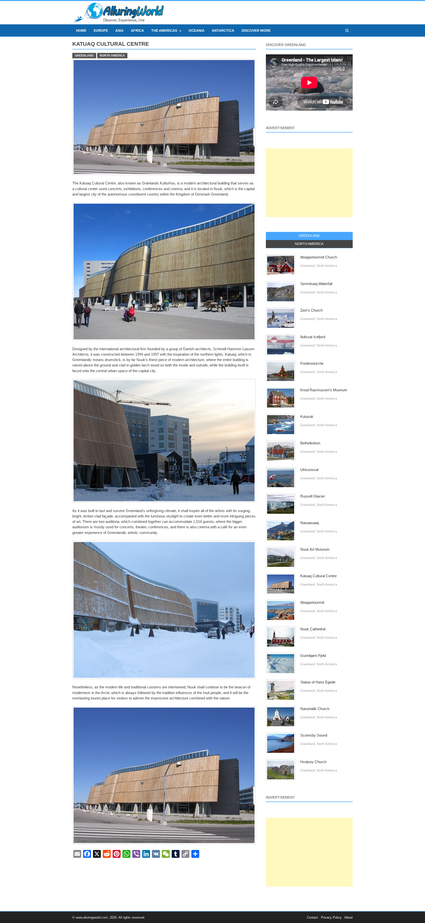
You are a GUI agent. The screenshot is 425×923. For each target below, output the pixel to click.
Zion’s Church (311, 310)
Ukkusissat (309, 470)
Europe (101, 30)
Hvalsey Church (313, 762)
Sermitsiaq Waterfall (316, 284)
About (348, 917)
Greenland (84, 55)
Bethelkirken (310, 443)
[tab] (309, 236)
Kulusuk (306, 417)
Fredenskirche (311, 363)
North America (112, 55)
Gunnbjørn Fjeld (313, 656)
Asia (119, 30)
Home (81, 30)
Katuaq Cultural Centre (318, 576)
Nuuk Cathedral (312, 629)
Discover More (256, 30)
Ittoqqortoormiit (312, 603)
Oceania (196, 30)
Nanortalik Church (314, 709)
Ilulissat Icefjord (312, 337)
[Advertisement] (309, 182)
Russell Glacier (312, 496)
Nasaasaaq (309, 523)
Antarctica (223, 30)
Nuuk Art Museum (315, 549)
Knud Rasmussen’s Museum (323, 390)
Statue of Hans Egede (317, 682)
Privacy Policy (331, 917)
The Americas (164, 30)
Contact (312, 917)
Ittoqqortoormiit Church (318, 257)
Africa (137, 30)
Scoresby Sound (313, 735)
